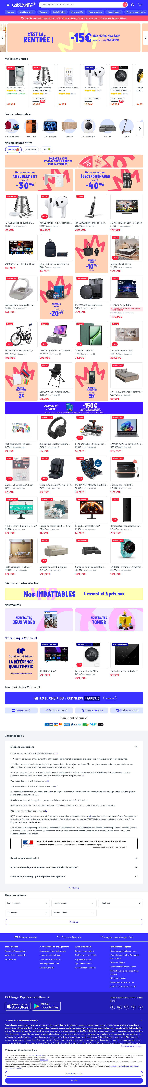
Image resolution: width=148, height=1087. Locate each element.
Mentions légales (117, 963)
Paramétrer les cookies (74, 1074)
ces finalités (43, 1059)
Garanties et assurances (50, 959)
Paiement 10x (77, 12)
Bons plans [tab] (30, 150)
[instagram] (119, 1007)
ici (83, 776)
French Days (40, 1031)
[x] (133, 1007)
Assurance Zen (95, 12)
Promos (10, 12)
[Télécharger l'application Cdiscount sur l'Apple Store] (17, 1006)
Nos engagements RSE (49, 964)
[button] (8, 129)
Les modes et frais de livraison (53, 951)
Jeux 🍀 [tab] (47, 150)
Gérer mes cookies (118, 978)
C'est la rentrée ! (27, 12)
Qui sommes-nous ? (83, 964)
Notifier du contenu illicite (86, 955)
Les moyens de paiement (50, 955)
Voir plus (74, 922)
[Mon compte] (132, 5)
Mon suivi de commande (15, 955)
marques (74, 1034)
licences (84, 1034)
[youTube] (140, 1007)
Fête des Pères (95, 1031)
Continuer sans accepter (131, 1046)
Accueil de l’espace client (15, 951)
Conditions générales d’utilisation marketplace (124, 956)
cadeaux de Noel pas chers (131, 1031)
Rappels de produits (83, 959)
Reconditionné (114, 12)
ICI (57, 754)
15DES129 (59, 18)
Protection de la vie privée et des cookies (124, 972)
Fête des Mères (81, 1031)
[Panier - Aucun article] (139, 5)
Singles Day (27, 1031)
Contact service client (84, 951)
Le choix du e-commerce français (21, 1020)
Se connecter (10, 959)
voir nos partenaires (36, 1055)
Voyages (43, 12)
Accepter (74, 1080)
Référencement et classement (123, 967)
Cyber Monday (13, 1031)
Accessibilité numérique (85, 968)
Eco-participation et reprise (122, 982)
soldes (125, 1028)
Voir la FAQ (74, 888)
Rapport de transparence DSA (123, 987)
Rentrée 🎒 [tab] (13, 150)
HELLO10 (123, 18)
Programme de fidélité (136, 12)
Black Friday (136, 1028)
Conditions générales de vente (123, 951)
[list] (74, 86)
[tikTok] (126, 1007)
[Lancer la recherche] (125, 4)
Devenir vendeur (47, 968)
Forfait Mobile (59, 12)
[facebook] (112, 1007)
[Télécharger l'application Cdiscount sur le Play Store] (46, 1006)
